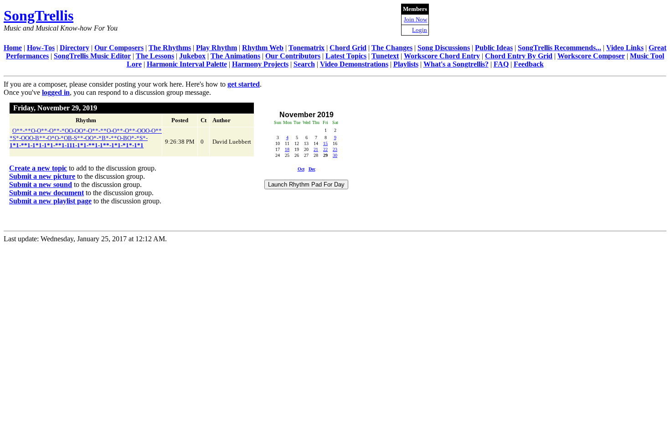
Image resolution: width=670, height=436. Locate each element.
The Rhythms (170, 48)
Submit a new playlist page (50, 201)
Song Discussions (443, 48)
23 (335, 149)
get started (243, 84)
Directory (74, 48)
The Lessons (155, 56)
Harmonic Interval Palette (187, 64)
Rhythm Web (262, 48)
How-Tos (41, 48)
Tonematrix (307, 48)
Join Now (415, 19)
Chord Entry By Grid (518, 56)
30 (335, 155)
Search (304, 64)
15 (325, 143)
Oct (301, 168)
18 (287, 149)
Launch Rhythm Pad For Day (306, 184)
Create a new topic (38, 168)
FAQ (501, 64)
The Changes (391, 48)
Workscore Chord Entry (442, 56)
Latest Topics (345, 56)
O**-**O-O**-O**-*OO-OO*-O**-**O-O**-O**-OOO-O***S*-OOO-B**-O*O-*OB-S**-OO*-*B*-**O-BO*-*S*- (86, 138)
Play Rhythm (216, 48)
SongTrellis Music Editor (92, 56)
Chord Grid (348, 48)
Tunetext (385, 56)
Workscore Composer (591, 56)
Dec (312, 168)
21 (316, 149)
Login (419, 29)
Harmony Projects (260, 64)
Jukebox (192, 56)
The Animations (235, 56)
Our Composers (119, 48)
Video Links (625, 48)
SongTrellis (38, 15)
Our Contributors (292, 56)
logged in (56, 92)
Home (13, 48)
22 (325, 149)
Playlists (405, 64)
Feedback (529, 64)
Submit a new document (46, 193)
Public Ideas (494, 48)
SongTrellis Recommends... (559, 48)
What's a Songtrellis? (456, 64)
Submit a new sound (40, 184)
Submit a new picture (42, 176)
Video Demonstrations (354, 64)
